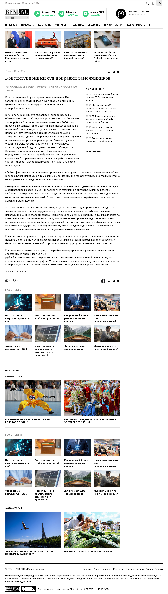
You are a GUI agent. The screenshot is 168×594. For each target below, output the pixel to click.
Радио (97, 568)
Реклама (87, 568)
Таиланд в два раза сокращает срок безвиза (99, 139)
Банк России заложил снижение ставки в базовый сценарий (75, 55)
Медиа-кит (119, 568)
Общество (93, 24)
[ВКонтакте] (109, 72)
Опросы (159, 568)
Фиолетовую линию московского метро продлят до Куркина (101, 130)
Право (108, 24)
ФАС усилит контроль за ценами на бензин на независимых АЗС (47, 55)
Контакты (107, 568)
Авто (119, 24)
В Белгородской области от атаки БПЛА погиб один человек (102, 97)
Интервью (11, 24)
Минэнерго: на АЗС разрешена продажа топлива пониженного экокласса (101, 108)
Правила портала (135, 568)
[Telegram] (114, 72)
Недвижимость (135, 24)
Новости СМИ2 (12, 370)
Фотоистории (13, 376)
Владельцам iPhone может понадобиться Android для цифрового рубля (106, 57)
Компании (45, 24)
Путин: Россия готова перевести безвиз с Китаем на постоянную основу (17, 57)
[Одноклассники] (118, 72)
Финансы (61, 24)
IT (150, 24)
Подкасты (27, 24)
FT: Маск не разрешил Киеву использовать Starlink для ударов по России (100, 119)
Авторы (149, 568)
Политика (77, 24)
